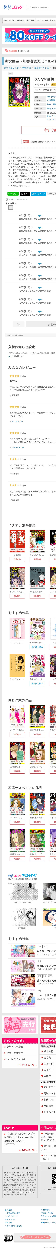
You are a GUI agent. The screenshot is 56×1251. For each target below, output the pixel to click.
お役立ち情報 (10, 1219)
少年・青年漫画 (14, 1046)
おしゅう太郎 (17, 421)
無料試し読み (37, 647)
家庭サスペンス (41, 68)
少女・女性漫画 (14, 1053)
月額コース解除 (47, 1213)
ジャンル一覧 (8, 20)
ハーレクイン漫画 (16, 1059)
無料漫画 (20, 20)
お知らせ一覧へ (29, 1150)
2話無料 (17, 559)
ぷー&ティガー (18, 447)
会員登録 (8, 1210)
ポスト (26, 194)
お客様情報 (45, 1210)
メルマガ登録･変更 (12, 1213)
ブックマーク (38, 194)
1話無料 (37, 559)
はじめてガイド (11, 1216)
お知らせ (8, 1223)
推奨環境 (44, 1219)
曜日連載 (30, 20)
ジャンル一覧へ (29, 1065)
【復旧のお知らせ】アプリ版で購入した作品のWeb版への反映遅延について (19, 1138)
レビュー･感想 (42, 20)
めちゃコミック (11, 68)
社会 (49, 116)
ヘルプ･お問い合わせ (13, 1226)
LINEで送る (13, 194)
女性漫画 (26, 68)
